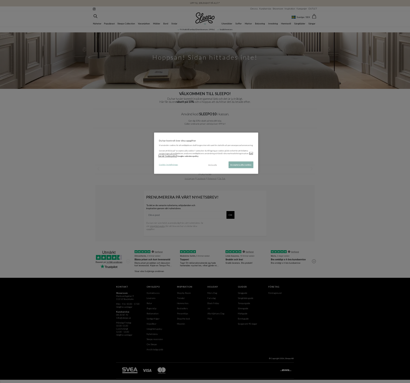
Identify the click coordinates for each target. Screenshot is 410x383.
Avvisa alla (212, 165)
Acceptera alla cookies (241, 165)
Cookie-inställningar (168, 165)
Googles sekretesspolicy (187, 156)
